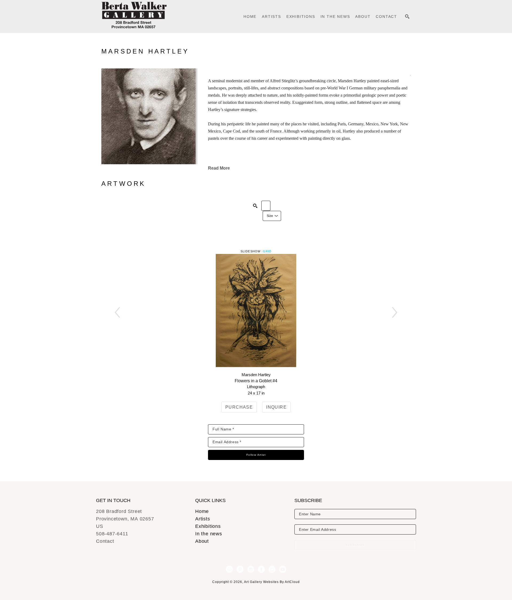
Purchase (239, 407)
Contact (105, 541)
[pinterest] (240, 569)
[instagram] (250, 569)
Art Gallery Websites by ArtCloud (272, 582)
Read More (219, 168)
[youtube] (282, 569)
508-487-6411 (112, 533)
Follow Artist (256, 454)
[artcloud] (229, 569)
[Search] (407, 16)
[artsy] (272, 569)
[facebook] (261, 569)
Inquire (276, 407)
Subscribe (355, 544)
